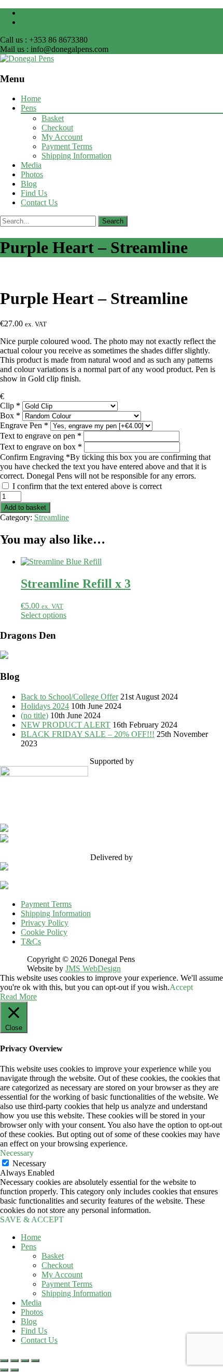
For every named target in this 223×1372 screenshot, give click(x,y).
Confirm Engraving (105, 466)
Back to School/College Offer (69, 696)
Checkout (57, 127)
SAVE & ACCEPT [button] (32, 1219)
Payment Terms (66, 146)
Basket (52, 118)
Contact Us (39, 202)
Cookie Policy (44, 932)
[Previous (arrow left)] (4, 1369)
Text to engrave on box (41, 446)
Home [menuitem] (31, 1237)
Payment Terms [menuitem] (66, 1283)
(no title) (34, 715)
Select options (43, 615)
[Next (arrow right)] (14, 1369)
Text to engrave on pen (40, 435)
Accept (181, 987)
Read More (18, 996)
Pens (28, 107)
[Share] (25, 1360)
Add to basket (25, 507)
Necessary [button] (17, 1153)
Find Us (34, 193)
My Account (61, 137)
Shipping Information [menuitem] (76, 1293)
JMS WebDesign (93, 968)
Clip (10, 405)
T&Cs (31, 941)
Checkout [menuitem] (57, 1265)
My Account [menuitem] (61, 1274)
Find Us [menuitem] (34, 1330)
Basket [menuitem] (52, 1255)
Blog (29, 183)
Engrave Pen (24, 425)
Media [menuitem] (31, 1302)
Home (31, 98)
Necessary (29, 1163)
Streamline (51, 517)
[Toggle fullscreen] (14, 1360)
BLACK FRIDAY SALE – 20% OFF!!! (88, 734)
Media (31, 165)
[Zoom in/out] (4, 1360)
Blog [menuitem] (29, 1321)
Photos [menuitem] (32, 1312)
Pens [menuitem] (28, 1246)
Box (10, 415)
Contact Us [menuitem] (39, 1340)
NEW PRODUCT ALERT (65, 724)
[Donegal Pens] (27, 58)
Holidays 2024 (45, 706)
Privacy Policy (44, 922)
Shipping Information (76, 155)
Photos (32, 174)
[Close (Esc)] (35, 1360)
